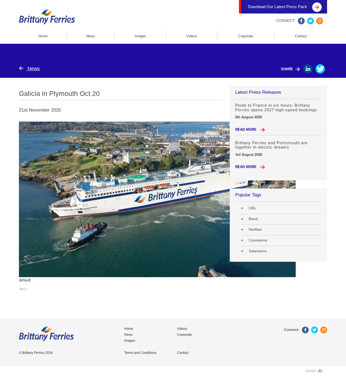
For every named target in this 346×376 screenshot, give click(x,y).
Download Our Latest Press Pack (278, 6)
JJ (320, 371)
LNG (252, 208)
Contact (301, 36)
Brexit (253, 219)
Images (140, 36)
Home (43, 36)
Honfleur (255, 229)
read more (246, 129)
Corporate (245, 36)
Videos (191, 36)
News (90, 36)
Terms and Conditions (140, 353)
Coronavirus (258, 240)
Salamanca (257, 251)
